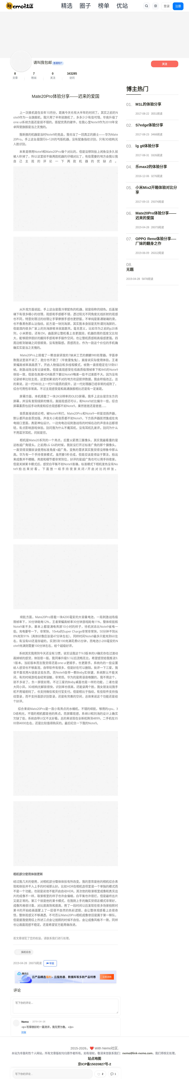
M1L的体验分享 (148, 104)
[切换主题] (155, 6)
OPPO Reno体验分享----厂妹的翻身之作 (155, 241)
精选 (67, 6)
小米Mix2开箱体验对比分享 (156, 190)
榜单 (103, 6)
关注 (164, 63)
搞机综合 (26, 952)
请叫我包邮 (42, 63)
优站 (122, 6)
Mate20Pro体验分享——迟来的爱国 (155, 215)
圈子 (85, 6)
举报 (51, 963)
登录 (167, 6)
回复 (23, 1032)
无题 (130, 270)
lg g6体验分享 (147, 146)
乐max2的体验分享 (151, 167)
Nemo (25, 1021)
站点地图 (94, 1058)
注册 (178, 6)
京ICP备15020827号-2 (94, 1064)
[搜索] (146, 6)
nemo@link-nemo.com (137, 1053)
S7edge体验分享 (149, 125)
